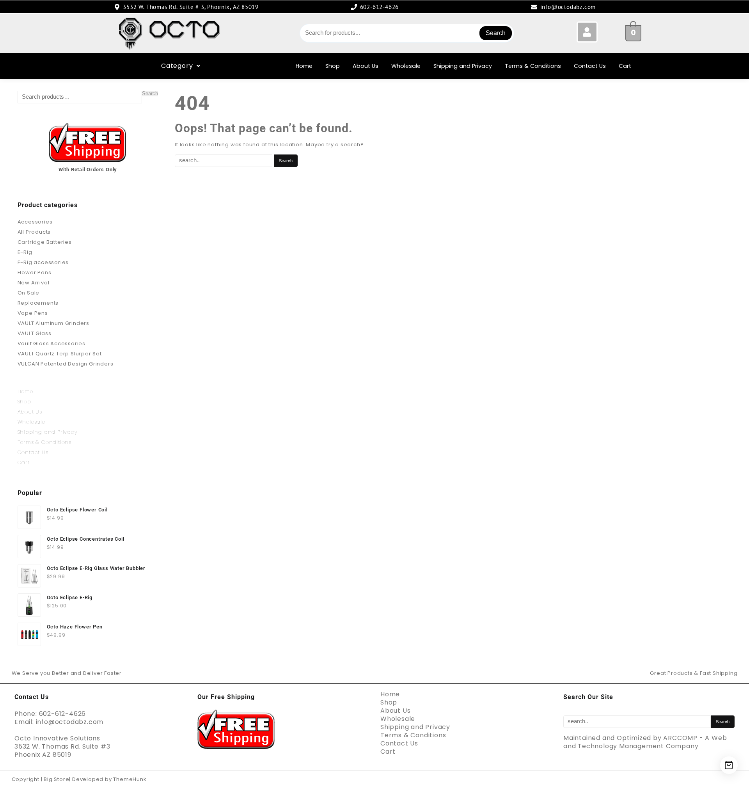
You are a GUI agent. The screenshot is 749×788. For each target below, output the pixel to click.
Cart (625, 66)
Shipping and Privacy (462, 66)
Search (496, 33)
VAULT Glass (34, 333)
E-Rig (25, 252)
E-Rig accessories (43, 262)
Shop (332, 66)
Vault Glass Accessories (51, 343)
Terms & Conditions (533, 66)
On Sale (29, 292)
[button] (180, 66)
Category (177, 65)
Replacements (38, 303)
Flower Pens (34, 272)
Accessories (35, 221)
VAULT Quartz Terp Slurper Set (60, 353)
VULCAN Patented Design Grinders (66, 363)
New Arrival (34, 282)
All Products (34, 232)
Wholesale (406, 66)
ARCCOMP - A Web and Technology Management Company (645, 742)
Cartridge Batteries (45, 242)
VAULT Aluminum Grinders (53, 323)
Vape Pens (33, 313)
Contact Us (590, 66)
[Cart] (729, 765)
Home (304, 66)
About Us (365, 66)
